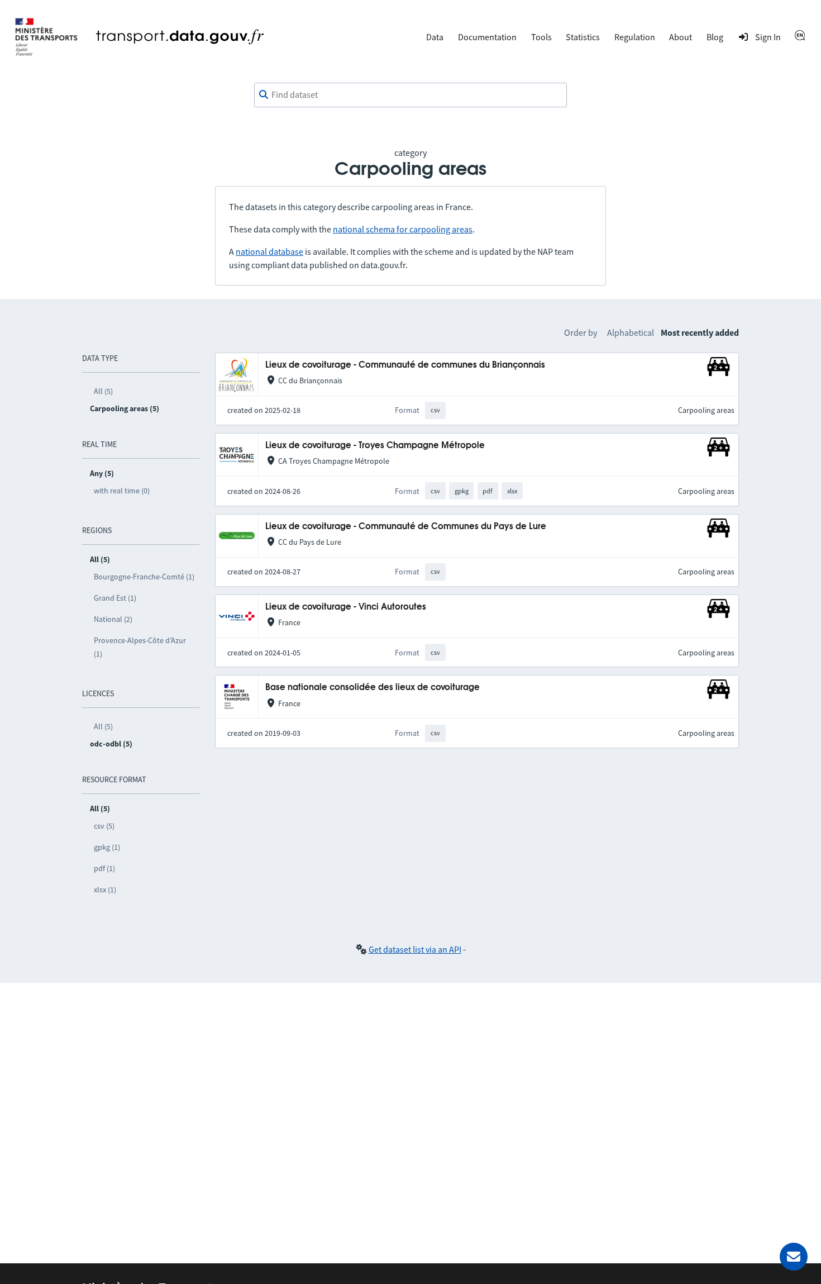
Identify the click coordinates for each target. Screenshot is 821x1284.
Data (434, 36)
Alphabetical (630, 332)
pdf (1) (104, 868)
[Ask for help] (794, 1257)
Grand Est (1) (115, 598)
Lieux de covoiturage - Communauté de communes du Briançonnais (405, 365)
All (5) (103, 391)
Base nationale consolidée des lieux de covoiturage (372, 687)
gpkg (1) (107, 847)
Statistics (583, 36)
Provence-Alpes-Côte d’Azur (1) (140, 647)
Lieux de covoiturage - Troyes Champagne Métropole (375, 445)
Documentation (487, 36)
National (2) (113, 619)
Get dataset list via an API (415, 949)
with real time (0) (122, 491)
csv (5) (104, 826)
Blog (715, 36)
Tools (541, 36)
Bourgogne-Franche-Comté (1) (144, 577)
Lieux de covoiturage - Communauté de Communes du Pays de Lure (405, 526)
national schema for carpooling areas (402, 229)
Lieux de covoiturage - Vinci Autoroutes (345, 607)
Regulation (634, 36)
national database (269, 251)
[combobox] (410, 95)
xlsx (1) (105, 889)
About (680, 36)
